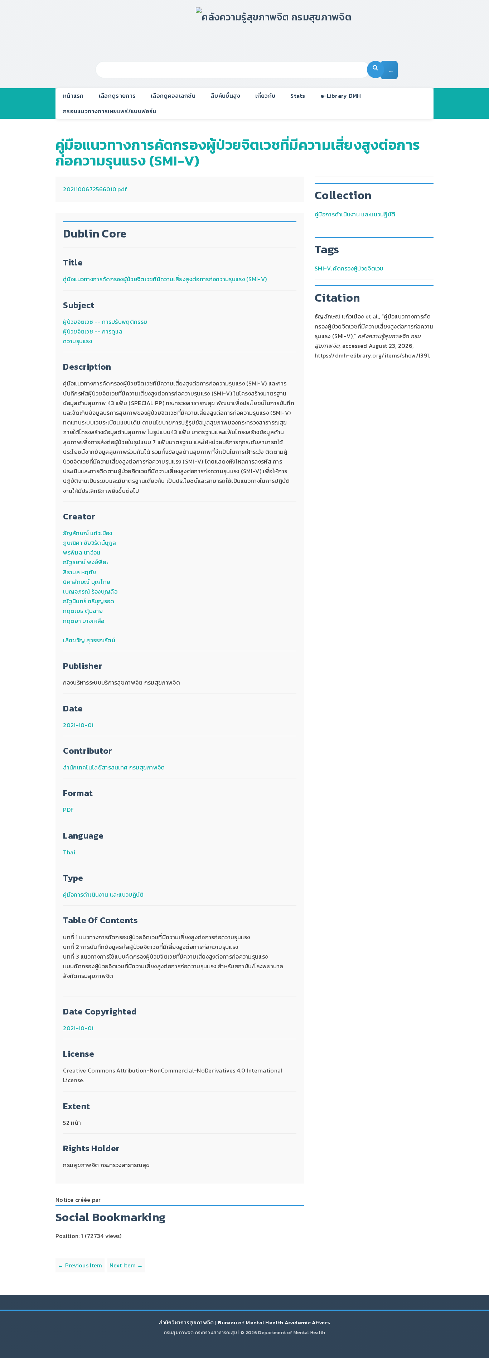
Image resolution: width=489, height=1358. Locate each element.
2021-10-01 (78, 725)
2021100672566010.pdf (95, 189)
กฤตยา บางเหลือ (83, 620)
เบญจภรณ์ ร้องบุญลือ (90, 591)
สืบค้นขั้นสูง (225, 95)
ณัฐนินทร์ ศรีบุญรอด (88, 601)
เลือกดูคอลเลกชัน (173, 95)
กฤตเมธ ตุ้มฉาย (83, 610)
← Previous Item (80, 1265)
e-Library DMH (340, 95)
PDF (68, 809)
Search (375, 69)
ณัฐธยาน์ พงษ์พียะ (85, 562)
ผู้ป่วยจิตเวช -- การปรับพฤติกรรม (105, 321)
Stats (297, 95)
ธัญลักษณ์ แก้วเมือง (87, 533)
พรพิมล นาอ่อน (81, 552)
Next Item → (126, 1265)
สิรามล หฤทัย (79, 572)
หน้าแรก (73, 95)
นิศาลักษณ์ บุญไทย (86, 581)
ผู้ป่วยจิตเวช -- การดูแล (92, 331)
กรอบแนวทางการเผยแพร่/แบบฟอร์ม (109, 111)
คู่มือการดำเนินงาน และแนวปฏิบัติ (103, 894)
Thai (69, 852)
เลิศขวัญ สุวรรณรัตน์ (89, 640)
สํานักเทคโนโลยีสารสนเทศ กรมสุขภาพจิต (114, 767)
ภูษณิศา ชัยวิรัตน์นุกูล (89, 542)
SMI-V (322, 268)
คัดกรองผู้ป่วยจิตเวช (358, 268)
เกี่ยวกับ (265, 95)
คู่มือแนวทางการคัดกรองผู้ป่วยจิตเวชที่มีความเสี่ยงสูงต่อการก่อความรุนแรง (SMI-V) (237, 152)
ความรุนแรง (77, 341)
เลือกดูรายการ (117, 95)
